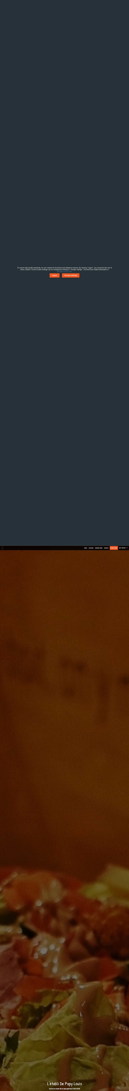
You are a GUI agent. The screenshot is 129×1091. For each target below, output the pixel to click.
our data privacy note (64, 271)
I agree (54, 275)
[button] (123, 548)
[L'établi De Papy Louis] (12, 548)
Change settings (70, 275)
